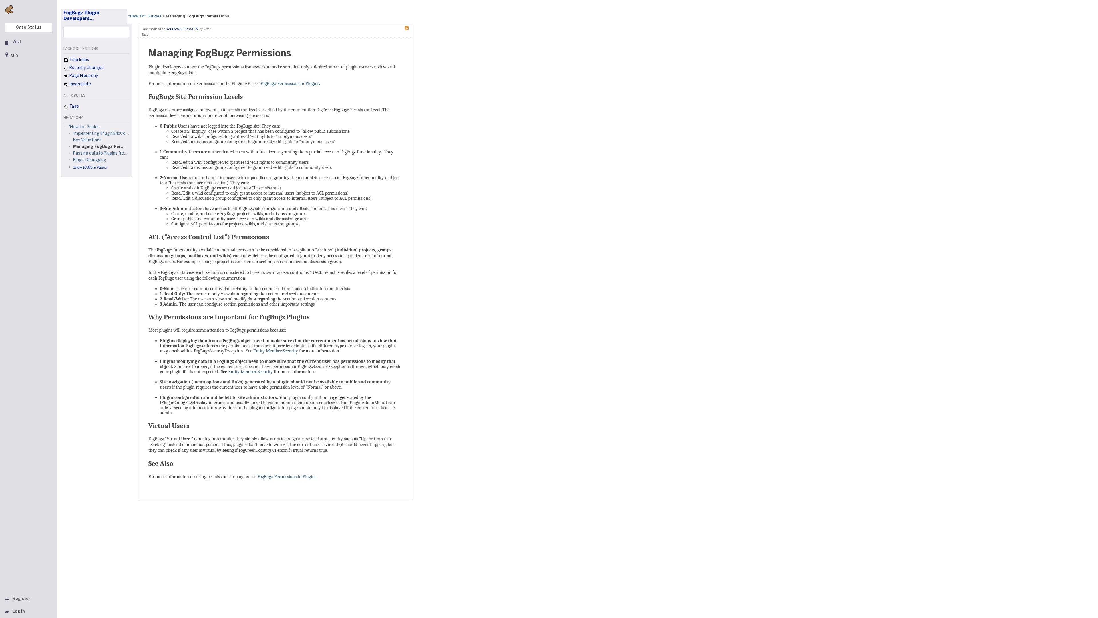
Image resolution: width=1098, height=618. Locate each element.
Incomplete (80, 84)
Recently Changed (86, 68)
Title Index (79, 60)
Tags (74, 106)
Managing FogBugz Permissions (197, 16)
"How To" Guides (145, 16)
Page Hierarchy (83, 76)
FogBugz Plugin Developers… (81, 16)
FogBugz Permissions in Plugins (289, 83)
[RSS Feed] (408, 27)
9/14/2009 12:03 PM (182, 29)
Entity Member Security (275, 351)
